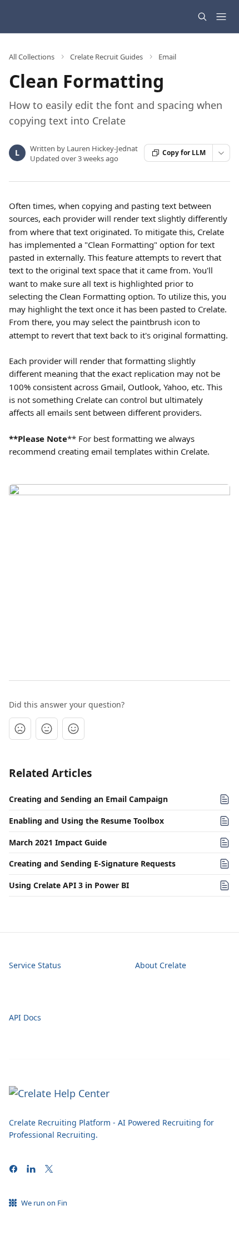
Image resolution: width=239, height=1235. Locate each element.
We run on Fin (44, 1203)
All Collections (31, 57)
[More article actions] (221, 153)
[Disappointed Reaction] (20, 729)
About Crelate (160, 965)
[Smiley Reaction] (73, 729)
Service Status (35, 965)
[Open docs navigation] (221, 16)
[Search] (202, 16)
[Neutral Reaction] (47, 729)
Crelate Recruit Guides (106, 57)
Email (167, 57)
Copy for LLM (184, 152)
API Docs (25, 1017)
